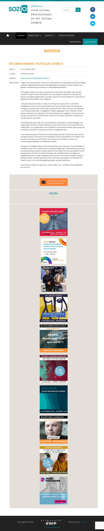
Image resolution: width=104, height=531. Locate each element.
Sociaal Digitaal (67, 35)
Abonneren (90, 42)
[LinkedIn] (92, 16)
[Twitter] (92, 23)
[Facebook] (92, 9)
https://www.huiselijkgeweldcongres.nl (35, 78)
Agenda (21, 35)
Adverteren (75, 42)
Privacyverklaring (52, 527)
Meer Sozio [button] (34, 35)
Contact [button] (49, 35)
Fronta (83, 522)
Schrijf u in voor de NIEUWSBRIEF (56, 182)
